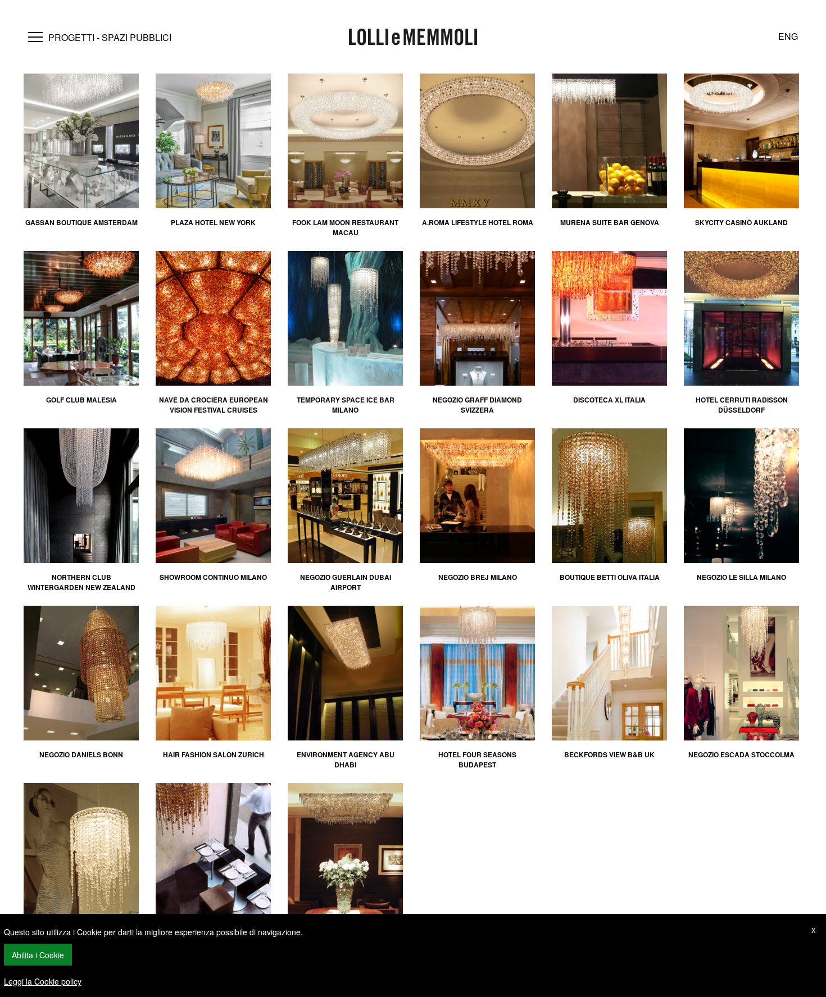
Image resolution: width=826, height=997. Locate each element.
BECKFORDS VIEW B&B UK (609, 754)
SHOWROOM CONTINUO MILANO (213, 577)
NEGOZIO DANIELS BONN (81, 754)
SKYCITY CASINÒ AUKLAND (741, 222)
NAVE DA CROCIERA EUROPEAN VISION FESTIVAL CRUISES (213, 405)
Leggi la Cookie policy (42, 981)
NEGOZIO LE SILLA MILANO (741, 577)
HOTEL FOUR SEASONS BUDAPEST (477, 759)
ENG (788, 36)
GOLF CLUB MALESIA (81, 400)
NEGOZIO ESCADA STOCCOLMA (741, 754)
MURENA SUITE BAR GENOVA (609, 222)
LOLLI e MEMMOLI (413, 38)
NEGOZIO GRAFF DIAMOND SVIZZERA (477, 405)
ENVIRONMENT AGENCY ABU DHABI (345, 759)
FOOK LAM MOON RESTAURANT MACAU (345, 227)
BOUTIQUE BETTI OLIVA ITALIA (610, 577)
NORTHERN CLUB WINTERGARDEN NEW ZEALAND (81, 582)
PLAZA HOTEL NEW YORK (213, 222)
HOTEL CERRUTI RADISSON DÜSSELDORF (742, 405)
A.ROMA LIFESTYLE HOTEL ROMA (477, 222)
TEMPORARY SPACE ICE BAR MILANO (345, 405)
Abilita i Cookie (38, 955)
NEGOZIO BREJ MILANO (477, 577)
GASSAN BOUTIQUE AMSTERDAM (81, 222)
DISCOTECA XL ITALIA (609, 400)
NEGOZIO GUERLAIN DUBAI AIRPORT (345, 582)
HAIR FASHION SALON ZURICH (213, 754)
